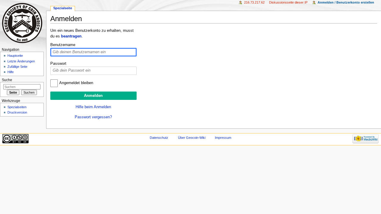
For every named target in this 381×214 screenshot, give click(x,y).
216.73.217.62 (254, 2)
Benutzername (62, 45)
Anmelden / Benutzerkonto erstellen (346, 2)
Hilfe (10, 72)
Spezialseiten (16, 107)
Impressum (223, 137)
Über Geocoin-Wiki (191, 137)
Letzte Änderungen (21, 61)
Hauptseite (15, 55)
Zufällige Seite (17, 66)
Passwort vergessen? (93, 117)
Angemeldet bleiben (76, 83)
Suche (7, 80)
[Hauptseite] (23, 23)
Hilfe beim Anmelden (93, 107)
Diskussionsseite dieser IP (288, 2)
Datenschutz (159, 137)
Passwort (58, 64)
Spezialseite (62, 8)
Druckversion (17, 112)
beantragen (71, 36)
